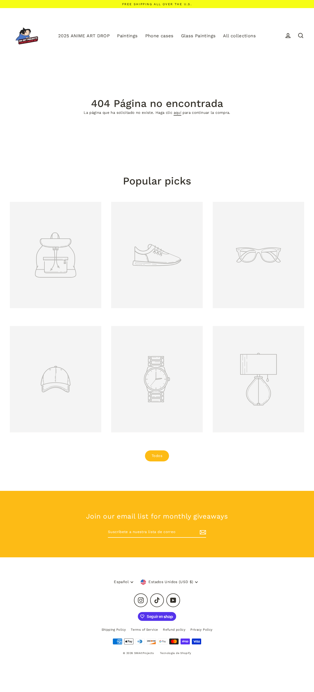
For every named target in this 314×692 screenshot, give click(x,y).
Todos (157, 456)
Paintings (127, 35)
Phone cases (159, 35)
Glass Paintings (198, 35)
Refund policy (174, 629)
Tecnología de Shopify (175, 653)
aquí (178, 112)
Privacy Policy (201, 629)
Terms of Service (144, 629)
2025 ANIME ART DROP (84, 35)
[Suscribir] (202, 532)
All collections (239, 35)
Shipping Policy (114, 629)
